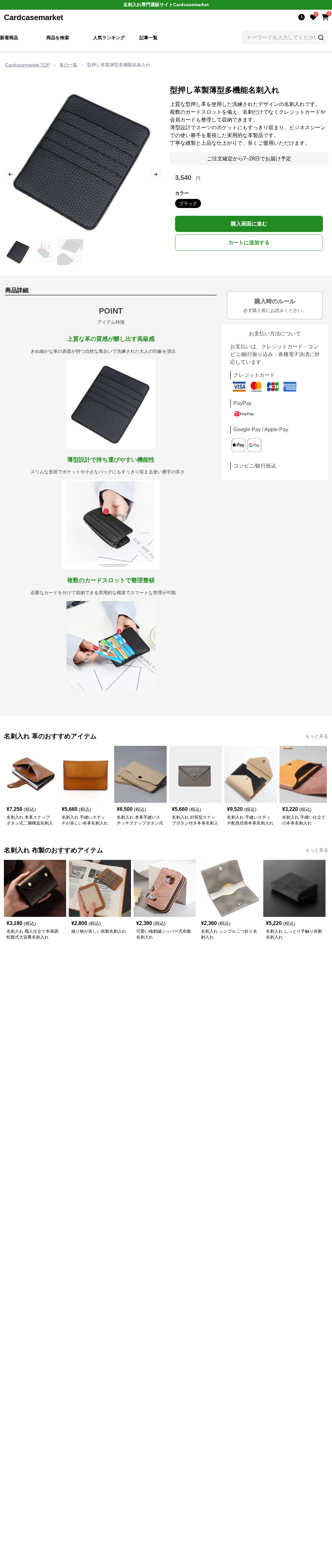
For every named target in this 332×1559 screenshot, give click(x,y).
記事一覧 (148, 37)
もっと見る (316, 736)
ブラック (188, 203)
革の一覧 (68, 64)
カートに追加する (249, 242)
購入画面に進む (249, 223)
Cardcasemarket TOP (27, 64)
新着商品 (9, 37)
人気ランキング (109, 37)
